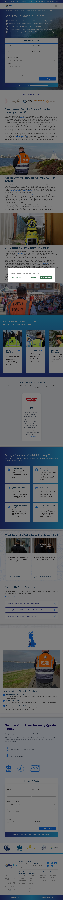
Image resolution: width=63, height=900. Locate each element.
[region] (31, 275)
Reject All (33, 277)
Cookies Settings (16, 277)
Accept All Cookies (46, 277)
